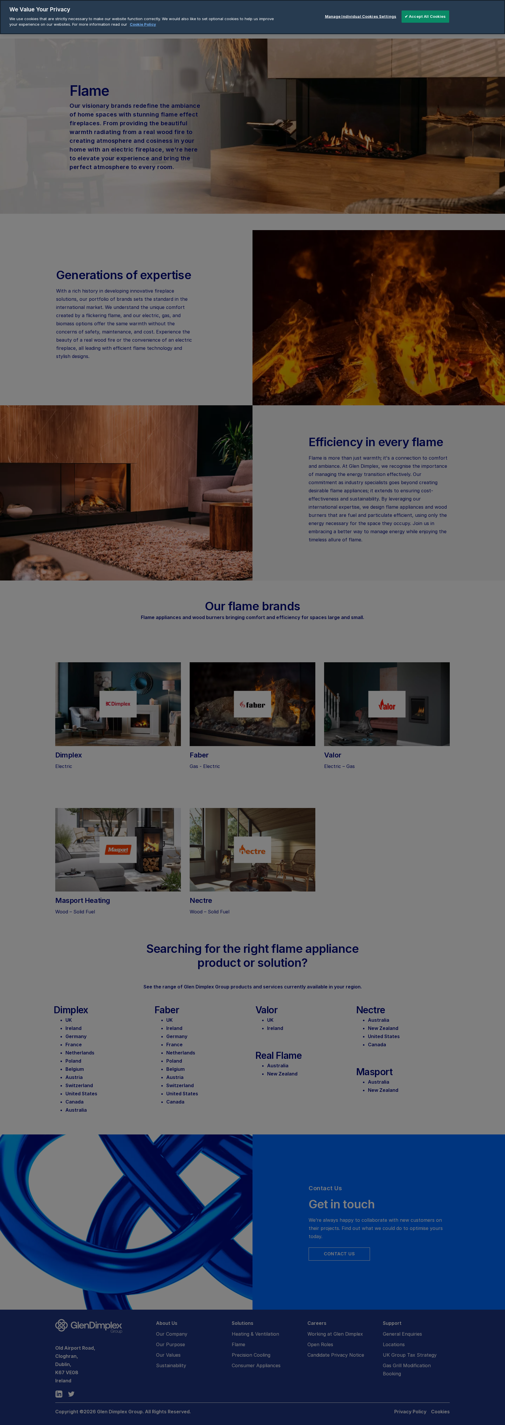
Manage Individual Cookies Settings (360, 16)
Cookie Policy (143, 24)
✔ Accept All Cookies (425, 16)
